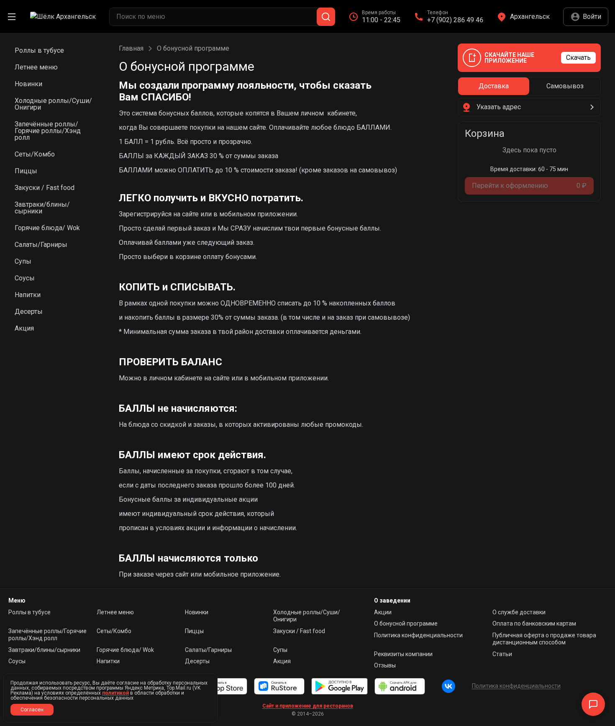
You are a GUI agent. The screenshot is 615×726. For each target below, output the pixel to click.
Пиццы (194, 631)
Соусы (17, 661)
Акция (282, 661)
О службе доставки (519, 612)
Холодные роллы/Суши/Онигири (306, 616)
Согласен (32, 710)
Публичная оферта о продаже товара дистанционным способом (544, 639)
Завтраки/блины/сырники (44, 649)
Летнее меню (115, 612)
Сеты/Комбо (114, 631)
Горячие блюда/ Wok (125, 649)
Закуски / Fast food (299, 631)
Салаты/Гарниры (208, 649)
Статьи (502, 654)
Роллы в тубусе (29, 612)
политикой (115, 693)
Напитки (108, 661)
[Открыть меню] (12, 17)
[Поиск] (326, 17)
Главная (131, 48)
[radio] (493, 86)
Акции (383, 612)
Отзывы (385, 665)
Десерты (197, 661)
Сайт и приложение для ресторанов (307, 706)
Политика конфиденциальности (418, 635)
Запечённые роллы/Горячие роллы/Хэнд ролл (47, 635)
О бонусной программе (406, 623)
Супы (280, 649)
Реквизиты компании (403, 654)
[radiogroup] (529, 86)
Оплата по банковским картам (534, 623)
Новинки (196, 612)
